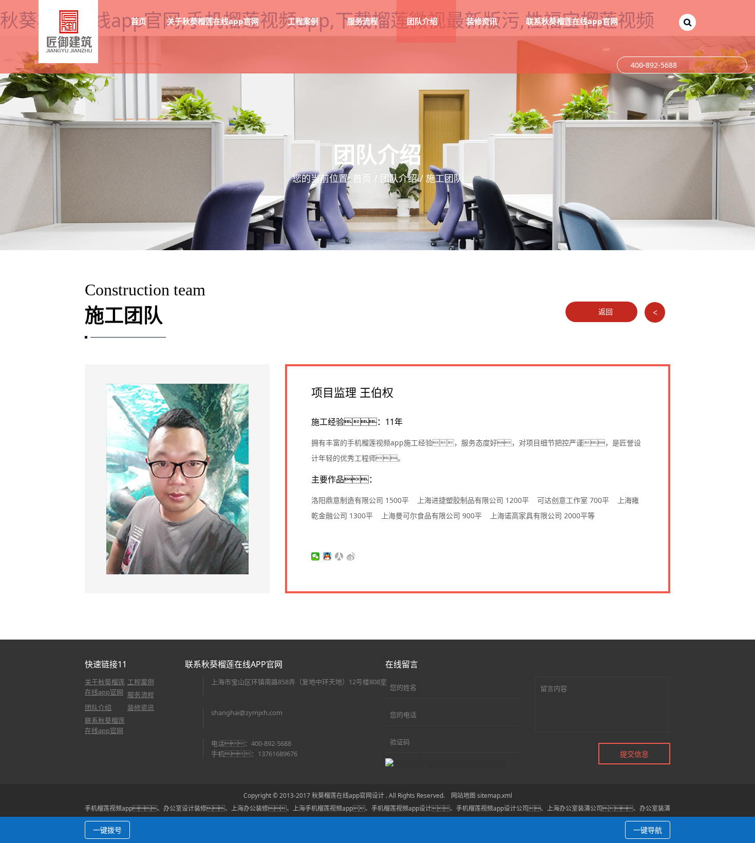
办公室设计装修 (184, 808)
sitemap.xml (494, 795)
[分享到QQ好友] (327, 556)
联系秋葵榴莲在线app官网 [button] (573, 21)
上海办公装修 (249, 808)
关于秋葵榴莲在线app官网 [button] (214, 21)
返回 (604, 311)
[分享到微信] (315, 556)
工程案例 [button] (304, 21)
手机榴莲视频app (109, 808)
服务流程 (140, 694)
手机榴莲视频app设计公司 (492, 808)
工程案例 (140, 681)
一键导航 (647, 830)
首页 (138, 21)
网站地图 (463, 795)
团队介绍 (398, 178)
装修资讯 (140, 707)
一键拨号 (107, 830)
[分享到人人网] (339, 556)
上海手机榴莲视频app (323, 808)
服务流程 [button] (363, 21)
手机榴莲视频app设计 (401, 808)
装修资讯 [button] (482, 21)
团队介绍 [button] (423, 21)
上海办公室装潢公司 (574, 808)
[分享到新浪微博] (351, 556)
